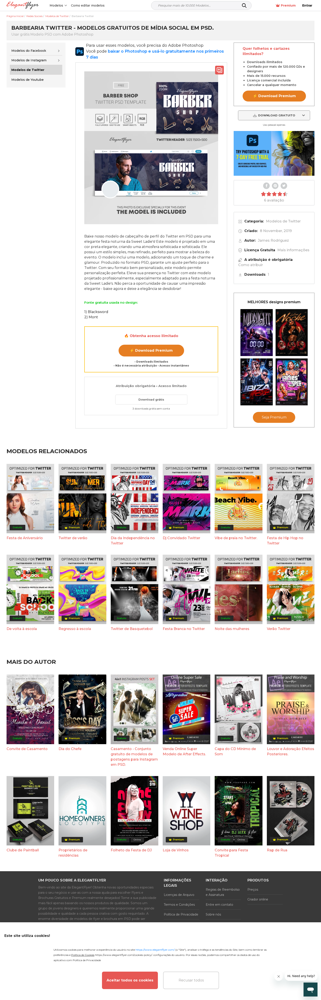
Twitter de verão (73, 538)
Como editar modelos (88, 5)
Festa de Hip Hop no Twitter (285, 540)
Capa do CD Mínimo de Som (235, 751)
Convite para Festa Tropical (231, 852)
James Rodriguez (273, 240)
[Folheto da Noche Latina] (292, 332)
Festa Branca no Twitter (184, 629)
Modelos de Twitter (283, 221)
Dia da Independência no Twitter (133, 540)
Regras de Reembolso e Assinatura (223, 892)
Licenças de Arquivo (179, 895)
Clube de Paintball (23, 850)
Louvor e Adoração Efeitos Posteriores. (290, 751)
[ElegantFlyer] (23, 6)
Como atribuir (250, 265)
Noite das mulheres (232, 629)
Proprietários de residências (73, 852)
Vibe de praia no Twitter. (236, 538)
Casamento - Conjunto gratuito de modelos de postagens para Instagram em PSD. (134, 757)
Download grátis (151, 399)
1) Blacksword (96, 312)
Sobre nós (213, 914)
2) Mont (91, 317)
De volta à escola (22, 629)
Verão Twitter (278, 629)
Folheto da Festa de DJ (131, 850)
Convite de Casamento (27, 749)
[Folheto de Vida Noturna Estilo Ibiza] (256, 381)
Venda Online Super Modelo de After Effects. (184, 751)
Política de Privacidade (181, 914)
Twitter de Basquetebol (132, 629)
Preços (252, 890)
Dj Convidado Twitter (181, 538)
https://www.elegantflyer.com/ (155, 949)
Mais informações (293, 250)
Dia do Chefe (70, 749)
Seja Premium (274, 417)
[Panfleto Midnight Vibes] (256, 332)
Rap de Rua (277, 850)
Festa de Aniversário (25, 538)
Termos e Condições (179, 905)
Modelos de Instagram (29, 60)
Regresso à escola (75, 629)
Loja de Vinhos (176, 850)
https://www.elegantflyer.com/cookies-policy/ (123, 955)
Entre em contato (219, 905)
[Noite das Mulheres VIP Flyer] (292, 381)
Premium (288, 5)
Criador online (257, 899)
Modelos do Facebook (28, 51)
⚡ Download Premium (151, 350)
